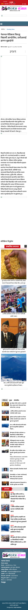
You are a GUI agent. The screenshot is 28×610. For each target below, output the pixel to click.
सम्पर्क (11, 605)
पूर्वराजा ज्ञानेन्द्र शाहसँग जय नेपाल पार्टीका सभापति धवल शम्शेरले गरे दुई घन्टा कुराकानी (14, 350)
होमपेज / (3, 29)
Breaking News (11, 29)
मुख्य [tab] (10, 400)
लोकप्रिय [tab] (16, 400)
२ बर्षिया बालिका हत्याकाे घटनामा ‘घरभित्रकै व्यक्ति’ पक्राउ (13, 315)
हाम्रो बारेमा (15, 605)
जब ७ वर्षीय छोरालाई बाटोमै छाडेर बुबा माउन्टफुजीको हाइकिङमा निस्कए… (14, 384)
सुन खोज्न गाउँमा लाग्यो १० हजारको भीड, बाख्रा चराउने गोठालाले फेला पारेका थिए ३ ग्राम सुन (14, 281)
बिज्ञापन (23, 603)
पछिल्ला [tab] (4, 400)
